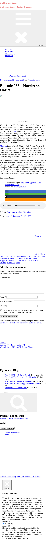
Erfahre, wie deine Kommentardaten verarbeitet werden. (21, 323)
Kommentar (5, 278)
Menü (41, 45)
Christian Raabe (22, 256)
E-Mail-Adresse (6, 301)
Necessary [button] (6, 521)
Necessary (9, 524)
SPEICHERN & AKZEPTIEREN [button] (15, 539)
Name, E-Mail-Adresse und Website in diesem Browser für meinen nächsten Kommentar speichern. (22, 311)
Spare (18, 263)
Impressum (9, 435)
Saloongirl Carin (34, 80)
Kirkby (11, 260)
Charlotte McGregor (7, 256)
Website (3, 306)
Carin (14, 132)
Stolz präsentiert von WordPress (28, 477)
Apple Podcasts (14, 216)
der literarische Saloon (37, 256)
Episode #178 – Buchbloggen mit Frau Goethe (22, 383)
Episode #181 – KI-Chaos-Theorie (18, 375)
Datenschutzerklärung (17, 76)
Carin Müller (40, 254)
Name (3, 297)
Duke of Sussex (25, 258)
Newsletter (9, 51)
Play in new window (14, 212)
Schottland (11, 263)
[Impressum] (22, 473)
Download (27, 212)
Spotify (23, 216)
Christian (3, 146)
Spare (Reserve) (20, 187)
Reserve (3, 263)
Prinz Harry (35, 260)
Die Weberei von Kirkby (9, 258)
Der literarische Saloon (8, 3)
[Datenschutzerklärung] (22, 455)
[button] (6, 191)
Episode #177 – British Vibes (16, 388)
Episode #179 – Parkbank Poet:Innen (18, 381)
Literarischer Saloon (22, 260)
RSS (29, 216)
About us (8, 49)
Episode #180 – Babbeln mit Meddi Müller (21, 377)
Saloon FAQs (10, 54)
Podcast (38, 236)
